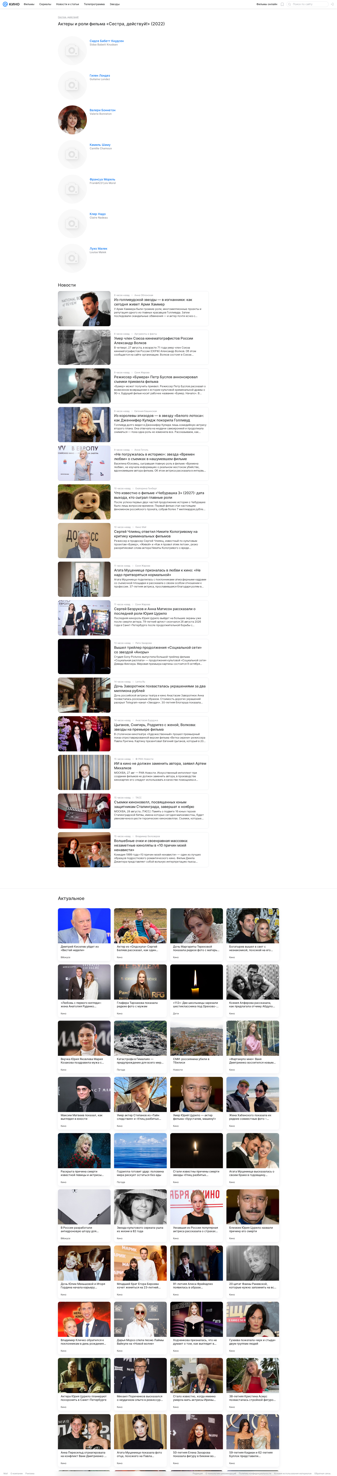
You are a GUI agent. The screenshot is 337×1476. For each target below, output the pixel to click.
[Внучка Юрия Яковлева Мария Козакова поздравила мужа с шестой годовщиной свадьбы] (84, 1047)
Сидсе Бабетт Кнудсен (107, 41)
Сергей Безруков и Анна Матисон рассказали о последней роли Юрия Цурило (155, 611)
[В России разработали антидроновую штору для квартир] (84, 1215)
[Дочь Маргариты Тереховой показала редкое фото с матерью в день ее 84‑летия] (196, 934)
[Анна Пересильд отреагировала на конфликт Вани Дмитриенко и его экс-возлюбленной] (84, 1440)
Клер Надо (98, 214)
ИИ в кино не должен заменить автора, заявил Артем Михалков (160, 765)
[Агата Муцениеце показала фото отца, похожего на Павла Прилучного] (140, 1440)
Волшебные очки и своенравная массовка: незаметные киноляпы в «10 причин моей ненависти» (151, 845)
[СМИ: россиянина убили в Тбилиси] (196, 1047)
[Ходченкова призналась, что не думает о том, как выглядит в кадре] (196, 1328)
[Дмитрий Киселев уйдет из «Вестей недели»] (84, 934)
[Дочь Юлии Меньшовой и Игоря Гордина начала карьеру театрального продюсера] (84, 1272)
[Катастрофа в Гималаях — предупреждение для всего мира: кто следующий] (140, 1047)
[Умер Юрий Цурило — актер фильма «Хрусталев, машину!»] (196, 1103)
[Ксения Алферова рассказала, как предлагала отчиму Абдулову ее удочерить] (252, 990)
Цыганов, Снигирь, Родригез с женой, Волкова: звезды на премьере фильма (155, 727)
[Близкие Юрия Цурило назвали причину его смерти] (252, 1215)
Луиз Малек (98, 248)
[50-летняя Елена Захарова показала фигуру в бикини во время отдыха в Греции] (196, 1440)
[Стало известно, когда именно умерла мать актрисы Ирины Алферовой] (196, 1384)
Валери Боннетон (102, 110)
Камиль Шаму (100, 145)
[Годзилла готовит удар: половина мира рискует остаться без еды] (140, 1159)
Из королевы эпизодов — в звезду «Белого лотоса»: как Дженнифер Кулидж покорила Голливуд (159, 418)
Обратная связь (322, 1473)
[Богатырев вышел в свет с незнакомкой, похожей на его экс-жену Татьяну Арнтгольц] (252, 934)
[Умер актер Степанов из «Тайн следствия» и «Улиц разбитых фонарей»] (140, 1103)
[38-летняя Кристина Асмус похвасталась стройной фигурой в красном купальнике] (252, 1384)
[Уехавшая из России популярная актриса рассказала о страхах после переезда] (196, 1215)
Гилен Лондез (100, 75)
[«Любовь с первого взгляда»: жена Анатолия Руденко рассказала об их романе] (84, 990)
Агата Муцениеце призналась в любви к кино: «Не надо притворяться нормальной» (157, 572)
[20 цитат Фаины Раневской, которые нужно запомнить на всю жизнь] (252, 1272)
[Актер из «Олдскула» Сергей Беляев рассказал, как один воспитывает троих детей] (140, 934)
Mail (6, 1473)
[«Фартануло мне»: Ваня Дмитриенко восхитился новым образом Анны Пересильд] (252, 1047)
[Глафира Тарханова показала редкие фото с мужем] (140, 990)
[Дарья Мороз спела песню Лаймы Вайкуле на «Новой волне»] (140, 1328)
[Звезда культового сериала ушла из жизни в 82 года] (140, 1215)
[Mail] (5, 4)
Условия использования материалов (293, 1473)
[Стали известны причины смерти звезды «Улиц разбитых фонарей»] (196, 1159)
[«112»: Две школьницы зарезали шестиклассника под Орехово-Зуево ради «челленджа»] (196, 990)
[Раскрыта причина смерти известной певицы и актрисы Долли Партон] (84, 1159)
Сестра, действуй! (68, 17)
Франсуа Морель (102, 179)
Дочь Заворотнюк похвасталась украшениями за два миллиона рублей (160, 688)
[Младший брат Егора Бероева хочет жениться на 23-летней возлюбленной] (140, 1272)
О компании (17, 1473)
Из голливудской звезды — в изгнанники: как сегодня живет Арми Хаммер (153, 302)
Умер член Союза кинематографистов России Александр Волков (153, 340)
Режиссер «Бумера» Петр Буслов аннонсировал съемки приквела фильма (156, 379)
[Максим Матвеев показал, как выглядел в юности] (84, 1103)
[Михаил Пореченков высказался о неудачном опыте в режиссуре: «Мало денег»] (140, 1384)
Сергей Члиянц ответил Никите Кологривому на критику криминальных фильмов (155, 533)
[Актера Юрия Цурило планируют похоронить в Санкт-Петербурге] (84, 1384)
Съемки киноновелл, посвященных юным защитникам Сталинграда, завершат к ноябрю (154, 804)
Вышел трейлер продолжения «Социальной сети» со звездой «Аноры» (158, 649)
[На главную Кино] (13, 4)
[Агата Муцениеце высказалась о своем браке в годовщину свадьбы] (252, 1159)
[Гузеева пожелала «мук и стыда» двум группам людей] (252, 1328)
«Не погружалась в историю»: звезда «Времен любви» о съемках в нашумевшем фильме (154, 456)
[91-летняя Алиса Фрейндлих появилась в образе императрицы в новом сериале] (196, 1272)
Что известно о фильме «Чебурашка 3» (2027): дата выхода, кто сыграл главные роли (159, 495)
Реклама (29, 1473)
